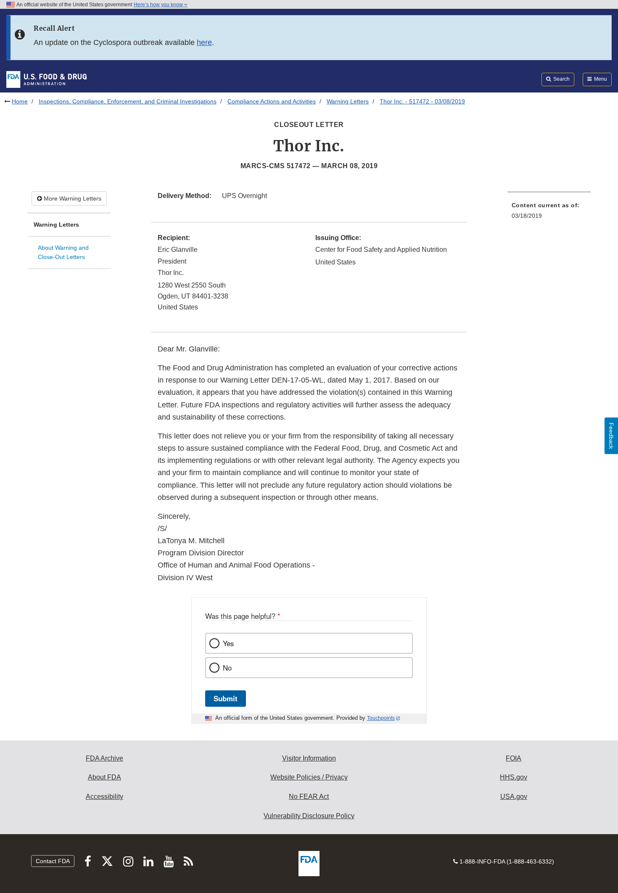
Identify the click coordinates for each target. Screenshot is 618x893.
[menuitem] (549, 213)
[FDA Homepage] (46, 79)
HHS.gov (513, 777)
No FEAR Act (309, 796)
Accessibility (104, 796)
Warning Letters (348, 101)
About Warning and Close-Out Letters (63, 252)
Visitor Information (309, 758)
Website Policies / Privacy (309, 777)
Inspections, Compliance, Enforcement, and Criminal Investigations (128, 101)
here (204, 42)
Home (20, 101)
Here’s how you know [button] (159, 5)
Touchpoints (381, 718)
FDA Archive (104, 758)
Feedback (611, 436)
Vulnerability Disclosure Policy (309, 815)
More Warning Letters (71, 198)
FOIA (513, 758)
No (227, 668)
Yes (228, 643)
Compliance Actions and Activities (271, 101)
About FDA (104, 777)
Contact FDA (53, 861)
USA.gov (513, 796)
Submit (226, 698)
